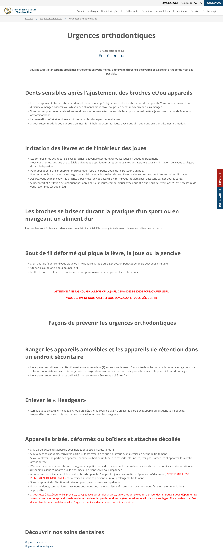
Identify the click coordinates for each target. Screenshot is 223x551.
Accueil (80, 11)
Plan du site (186, 2)
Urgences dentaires (35, 542)
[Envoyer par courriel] (122, 55)
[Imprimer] (100, 55)
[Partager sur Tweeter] (115, 55)
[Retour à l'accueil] (20, 10)
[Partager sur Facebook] (107, 55)
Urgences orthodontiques (39, 546)
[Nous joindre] (201, 3)
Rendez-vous (213, 2)
